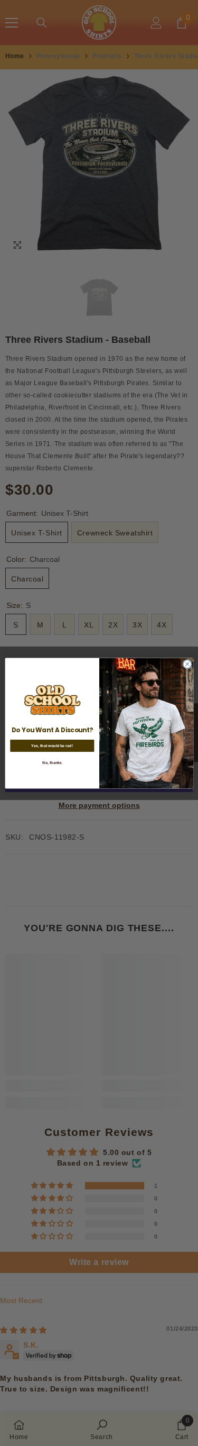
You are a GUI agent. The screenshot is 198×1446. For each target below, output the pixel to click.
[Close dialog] (187, 664)
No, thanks (52, 762)
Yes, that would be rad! (52, 745)
